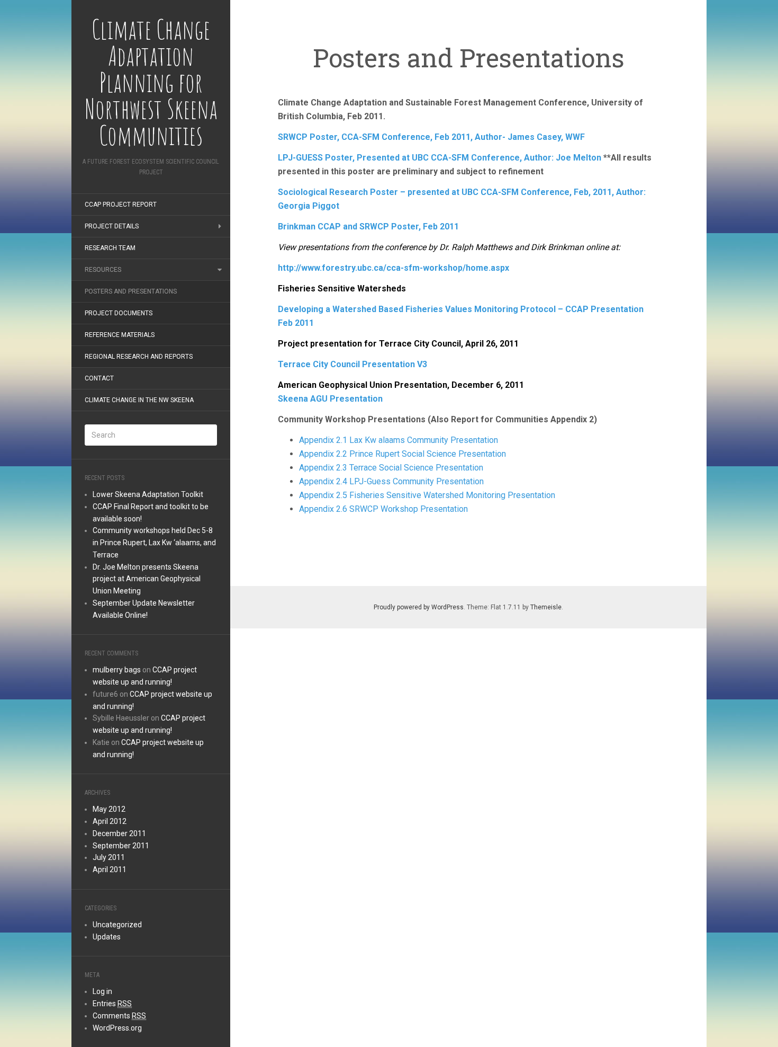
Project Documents (118, 313)
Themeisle (546, 607)
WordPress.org (117, 1028)
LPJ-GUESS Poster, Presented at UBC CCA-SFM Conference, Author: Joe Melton (439, 158)
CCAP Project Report (121, 204)
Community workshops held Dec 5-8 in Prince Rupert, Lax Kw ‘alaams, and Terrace (154, 542)
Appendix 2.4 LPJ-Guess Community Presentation (391, 481)
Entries (112, 1003)
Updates (107, 937)
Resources (103, 269)
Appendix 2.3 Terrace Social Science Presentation (391, 468)
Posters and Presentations (131, 291)
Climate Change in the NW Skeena (139, 400)
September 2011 (121, 845)
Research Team (110, 248)
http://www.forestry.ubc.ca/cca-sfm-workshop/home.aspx (393, 268)
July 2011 (109, 857)
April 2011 (109, 869)
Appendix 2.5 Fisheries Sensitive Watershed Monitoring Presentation (427, 495)
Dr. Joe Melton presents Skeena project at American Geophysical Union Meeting (147, 579)
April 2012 (109, 821)
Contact (99, 378)
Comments (119, 1015)
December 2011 (119, 833)
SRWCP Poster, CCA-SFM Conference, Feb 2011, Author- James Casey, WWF (431, 137)
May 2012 (109, 809)
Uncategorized (117, 924)
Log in (102, 991)
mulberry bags (117, 670)
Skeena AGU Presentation (330, 399)
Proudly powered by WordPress (419, 607)
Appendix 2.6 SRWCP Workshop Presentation (383, 509)
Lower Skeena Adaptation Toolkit (148, 494)
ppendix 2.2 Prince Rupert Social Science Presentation (405, 454)
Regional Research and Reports (139, 356)
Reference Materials (120, 335)
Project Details (112, 226)
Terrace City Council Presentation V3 (352, 364)
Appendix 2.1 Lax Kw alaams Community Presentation (398, 440)
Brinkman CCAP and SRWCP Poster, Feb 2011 (368, 226)
